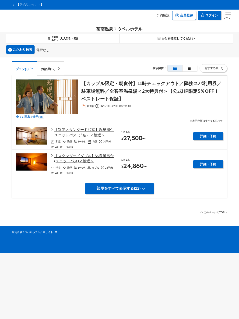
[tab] (50, 68)
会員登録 (186, 15)
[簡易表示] (190, 68)
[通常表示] (175, 68)
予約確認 (162, 15)
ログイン (211, 15)
